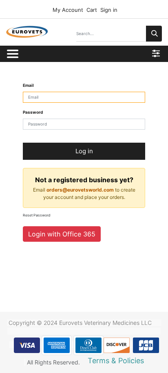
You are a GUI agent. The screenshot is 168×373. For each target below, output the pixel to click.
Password (33, 112)
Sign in (108, 10)
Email (28, 85)
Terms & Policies (116, 360)
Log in (84, 151)
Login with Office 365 (61, 234)
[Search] (154, 34)
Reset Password (36, 215)
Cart (91, 10)
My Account (67, 10)
